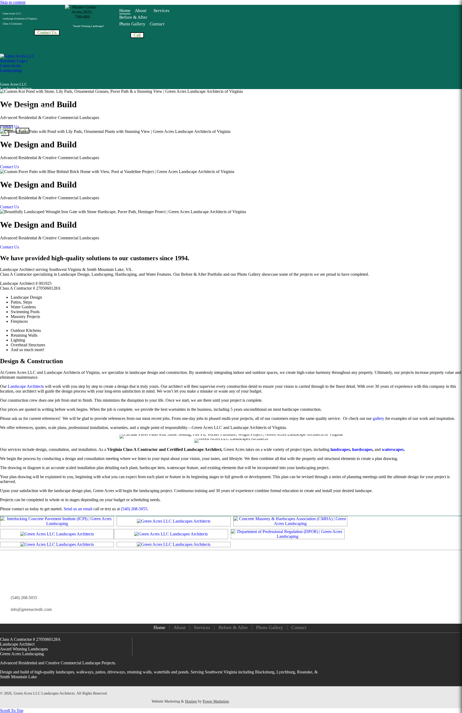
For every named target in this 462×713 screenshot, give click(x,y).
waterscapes (393, 449)
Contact (298, 627)
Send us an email (78, 509)
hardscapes (362, 449)
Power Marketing (216, 701)
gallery (378, 418)
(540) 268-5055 (134, 509)
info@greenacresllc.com (31, 609)
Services (202, 627)
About (180, 627)
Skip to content (12, 2)
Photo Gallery (269, 627)
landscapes (340, 449)
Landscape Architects (26, 386)
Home (159, 627)
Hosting (191, 701)
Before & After (233, 627)
